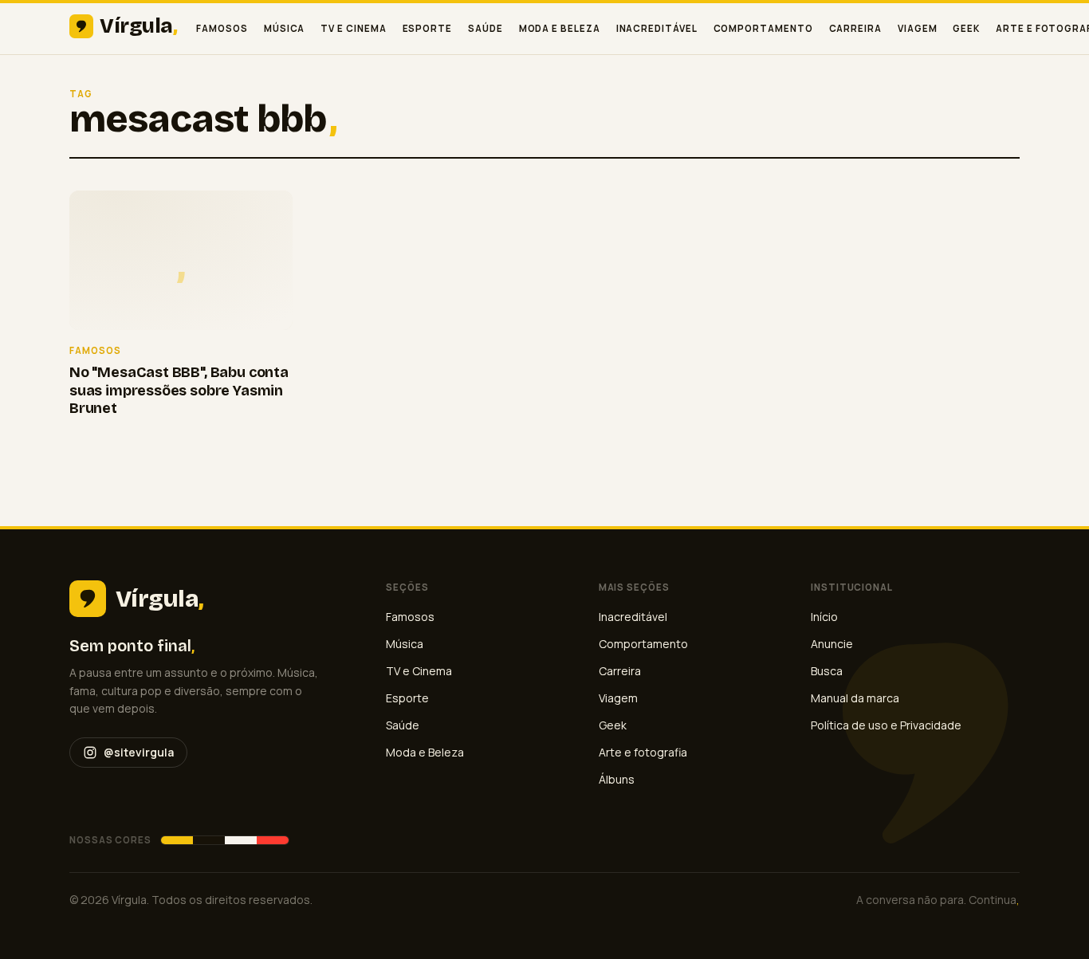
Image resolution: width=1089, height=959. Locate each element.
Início (824, 616)
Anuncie (832, 643)
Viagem (918, 28)
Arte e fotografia (643, 752)
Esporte (427, 28)
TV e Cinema (353, 28)
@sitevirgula (139, 752)
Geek (966, 28)
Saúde (485, 28)
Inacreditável (657, 28)
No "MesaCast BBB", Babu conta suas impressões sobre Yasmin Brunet (179, 390)
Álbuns (617, 779)
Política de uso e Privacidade (886, 725)
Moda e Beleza (559, 28)
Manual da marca (855, 697)
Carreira (855, 28)
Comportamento (763, 28)
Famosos (221, 28)
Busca (827, 670)
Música (284, 28)
